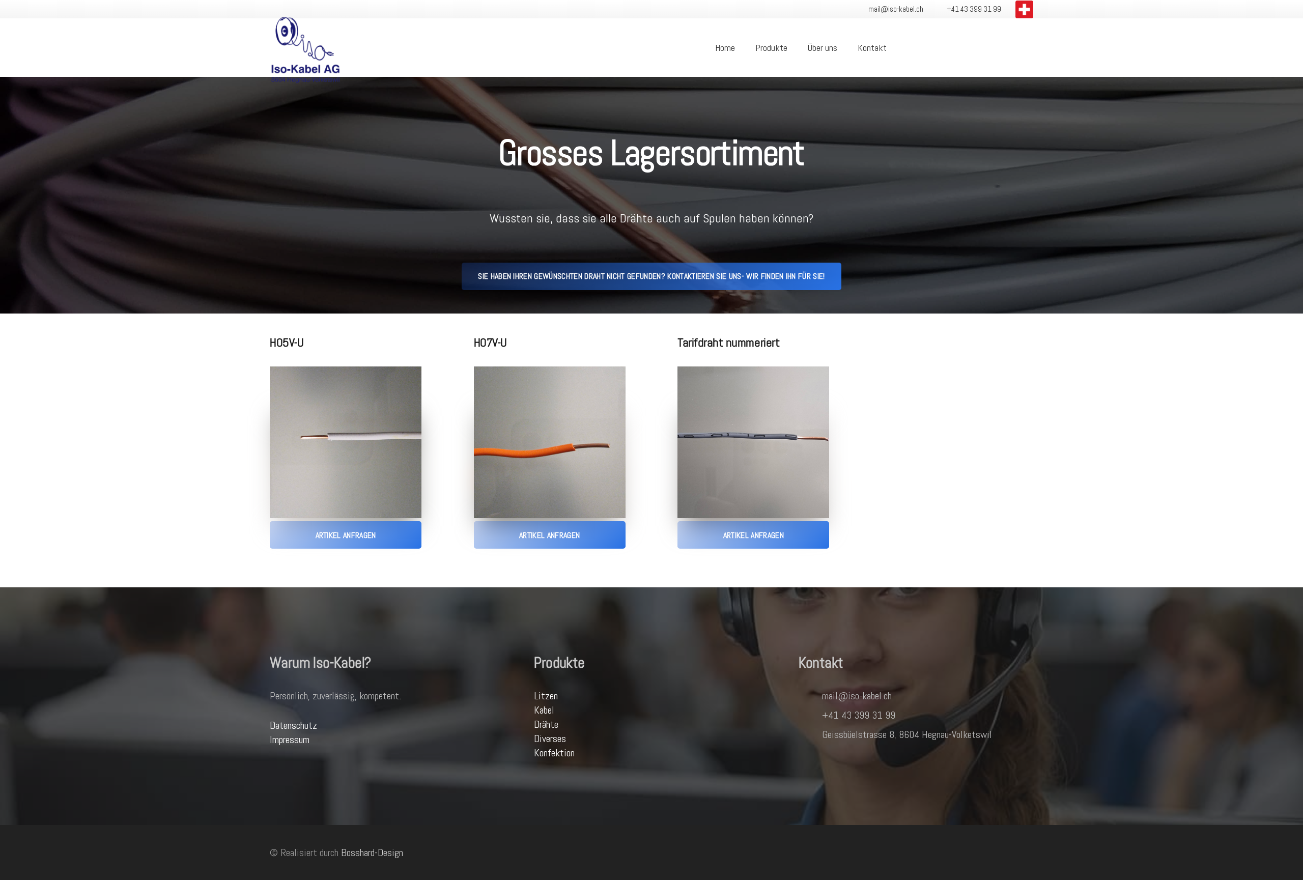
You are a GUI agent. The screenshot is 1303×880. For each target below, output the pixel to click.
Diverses (550, 738)
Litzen (546, 695)
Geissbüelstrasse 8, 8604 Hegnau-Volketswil (907, 734)
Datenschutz (293, 725)
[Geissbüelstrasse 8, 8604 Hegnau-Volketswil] (810, 734)
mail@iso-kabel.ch (857, 695)
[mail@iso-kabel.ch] (810, 696)
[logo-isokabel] (305, 47)
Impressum (289, 739)
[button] (907, 48)
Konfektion (554, 752)
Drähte (546, 724)
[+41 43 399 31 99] (810, 715)
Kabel (544, 710)
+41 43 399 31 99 (858, 715)
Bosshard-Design (372, 852)
